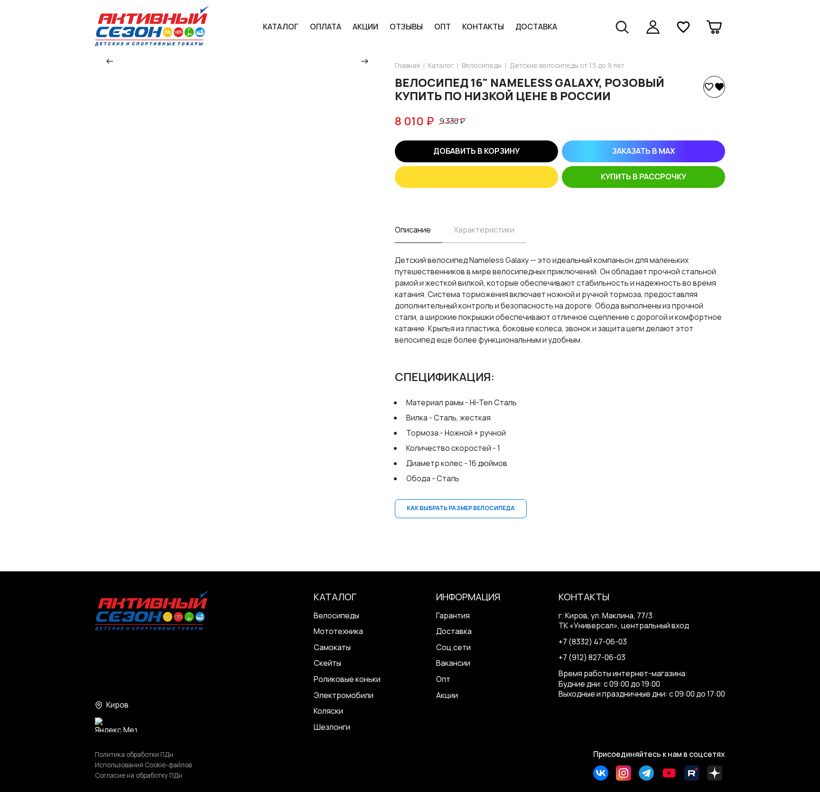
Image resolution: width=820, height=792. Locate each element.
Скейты (327, 663)
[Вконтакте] (600, 773)
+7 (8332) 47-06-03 (593, 641)
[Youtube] (669, 773)
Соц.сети (453, 647)
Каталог (280, 26)
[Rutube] (691, 773)
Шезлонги (332, 727)
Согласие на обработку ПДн (138, 775)
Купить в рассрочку (643, 176)
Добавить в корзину (476, 151)
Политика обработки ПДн (134, 754)
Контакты (483, 26)
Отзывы (406, 26)
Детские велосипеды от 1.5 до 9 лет (567, 65)
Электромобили (343, 695)
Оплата (325, 26)
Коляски (328, 711)
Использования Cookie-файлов (143, 765)
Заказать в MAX (643, 151)
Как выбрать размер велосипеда (461, 508)
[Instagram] (623, 773)
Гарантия (453, 615)
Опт (442, 26)
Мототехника (338, 631)
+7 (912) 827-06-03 (592, 657)
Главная (407, 65)
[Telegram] (646, 773)
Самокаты (332, 647)
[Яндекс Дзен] (714, 773)
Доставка (536, 26)
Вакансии (453, 663)
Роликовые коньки (347, 679)
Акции (365, 26)
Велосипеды (482, 65)
